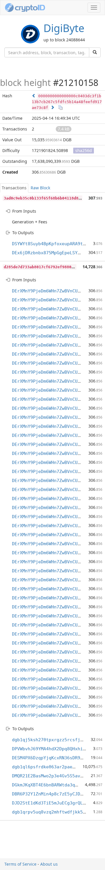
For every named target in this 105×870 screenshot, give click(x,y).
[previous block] (34, 95)
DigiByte (63, 28)
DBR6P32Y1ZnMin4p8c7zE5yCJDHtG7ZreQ (56, 794)
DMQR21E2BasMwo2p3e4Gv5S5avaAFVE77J (56, 776)
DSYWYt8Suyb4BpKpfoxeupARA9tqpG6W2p (56, 243)
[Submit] (95, 52)
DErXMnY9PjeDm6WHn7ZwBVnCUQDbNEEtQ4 (56, 291)
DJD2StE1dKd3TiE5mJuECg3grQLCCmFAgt (56, 803)
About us (49, 864)
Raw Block (40, 187)
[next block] (52, 107)
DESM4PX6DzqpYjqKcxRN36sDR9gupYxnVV (56, 757)
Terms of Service (20, 864)
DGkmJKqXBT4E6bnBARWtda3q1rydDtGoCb (56, 785)
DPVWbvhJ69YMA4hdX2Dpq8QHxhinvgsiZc (56, 748)
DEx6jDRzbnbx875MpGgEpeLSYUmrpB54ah (56, 252)
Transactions (14, 187)
